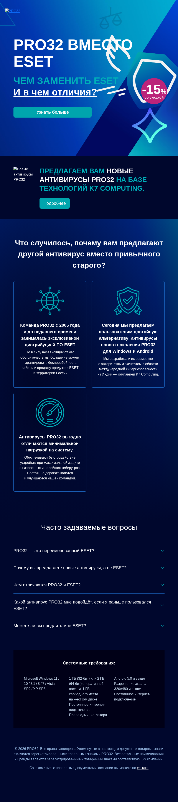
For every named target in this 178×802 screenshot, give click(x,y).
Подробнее (54, 203)
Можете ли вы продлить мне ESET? (49, 625)
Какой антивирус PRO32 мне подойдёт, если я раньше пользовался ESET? (82, 605)
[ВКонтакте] (83, 777)
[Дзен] (73, 777)
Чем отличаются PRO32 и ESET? (47, 584)
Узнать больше (52, 112)
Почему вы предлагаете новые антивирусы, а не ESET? (70, 567)
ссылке (142, 768)
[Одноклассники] (94, 777)
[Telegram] (105, 777)
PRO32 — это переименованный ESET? (53, 550)
